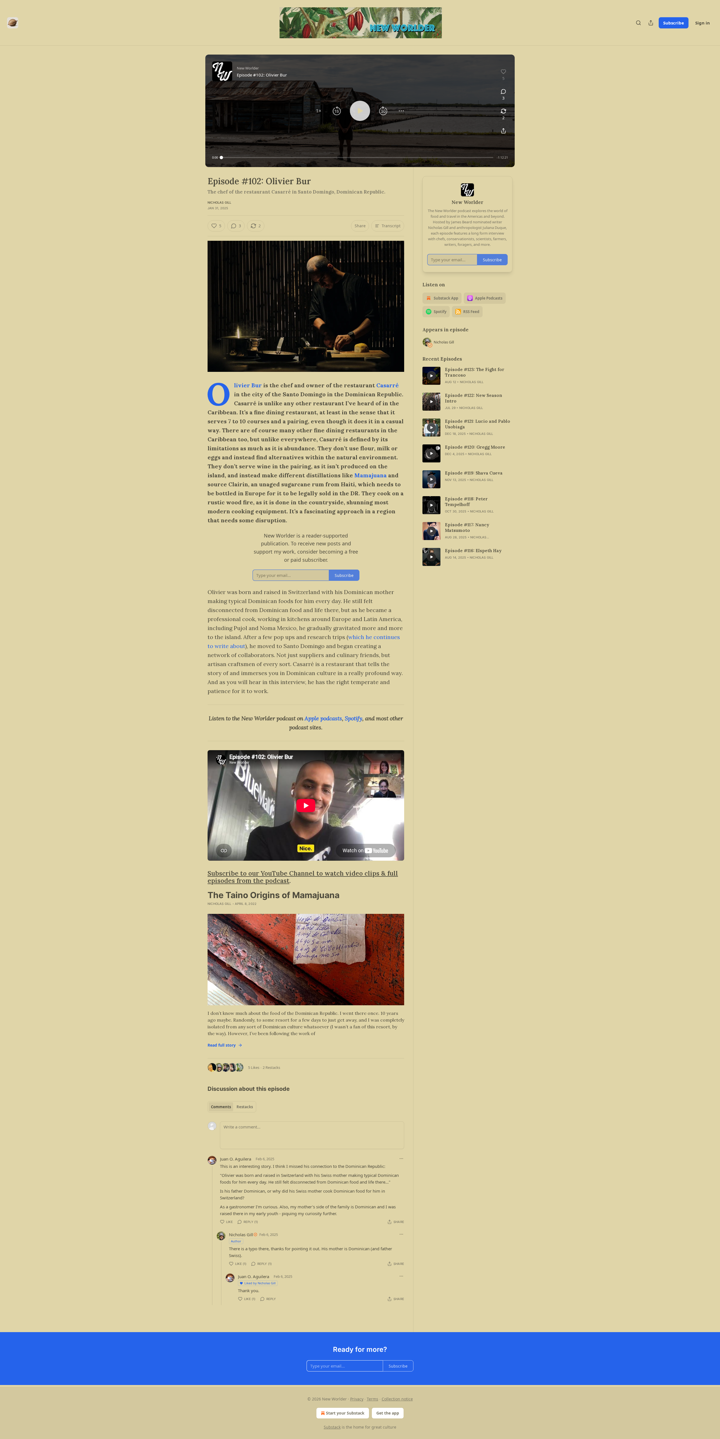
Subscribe (673, 23)
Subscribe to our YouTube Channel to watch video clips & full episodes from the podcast (303, 877)
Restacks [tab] (245, 1106)
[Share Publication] (650, 22)
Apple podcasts (323, 718)
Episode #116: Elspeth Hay (473, 550)
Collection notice (397, 1399)
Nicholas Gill (219, 202)
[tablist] (232, 1106)
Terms (372, 1399)
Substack (332, 1427)
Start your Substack (345, 1413)
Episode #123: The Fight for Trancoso (474, 372)
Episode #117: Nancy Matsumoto (467, 527)
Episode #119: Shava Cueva (474, 473)
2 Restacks (271, 1067)
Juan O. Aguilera (235, 1159)
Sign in (702, 23)
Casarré (387, 385)
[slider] (357, 157)
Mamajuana (370, 475)
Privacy (356, 1399)
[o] (431, 375)
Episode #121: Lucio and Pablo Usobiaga (477, 424)
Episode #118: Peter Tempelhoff (466, 501)
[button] (318, 110)
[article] (467, 376)
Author (236, 1241)
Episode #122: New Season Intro (473, 398)
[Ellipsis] (401, 1158)
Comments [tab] (221, 1106)
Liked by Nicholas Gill (260, 1283)
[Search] (638, 22)
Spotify (353, 718)
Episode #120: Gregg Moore (475, 447)
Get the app (387, 1413)
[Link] (199, 877)
